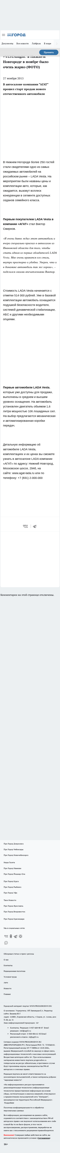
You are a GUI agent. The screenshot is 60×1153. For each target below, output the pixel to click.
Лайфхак (36, 43)
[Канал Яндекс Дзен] (20, 936)
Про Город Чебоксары (13, 849)
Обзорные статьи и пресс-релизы (19, 954)
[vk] (25, 526)
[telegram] (35, 526)
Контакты (8, 965)
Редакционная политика (14, 971)
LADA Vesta (38, 176)
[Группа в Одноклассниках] (10, 936)
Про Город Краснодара (14, 919)
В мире (47, 43)
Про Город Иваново (12, 868)
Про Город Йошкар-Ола (14, 874)
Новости (7, 988)
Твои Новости (10, 900)
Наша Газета (9, 862)
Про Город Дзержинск (14, 843)
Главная (7, 994)
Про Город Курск (11, 881)
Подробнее (9, 1103)
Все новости (22, 43)
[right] (57, 44)
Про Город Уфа (10, 893)
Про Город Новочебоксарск (16, 855)
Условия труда (10, 977)
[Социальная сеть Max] (6, 942)
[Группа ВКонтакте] (6, 936)
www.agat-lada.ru (23, 473)
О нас (6, 959)
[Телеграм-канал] (15, 936)
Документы (7, 43)
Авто (6, 982)
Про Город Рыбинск (12, 887)
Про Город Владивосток (14, 911)
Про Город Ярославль (13, 906)
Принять (49, 52)
